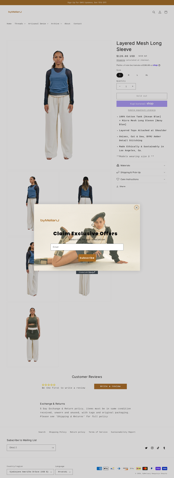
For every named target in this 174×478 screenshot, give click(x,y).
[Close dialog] (136, 207)
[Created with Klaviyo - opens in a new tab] (87, 272)
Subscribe (87, 258)
